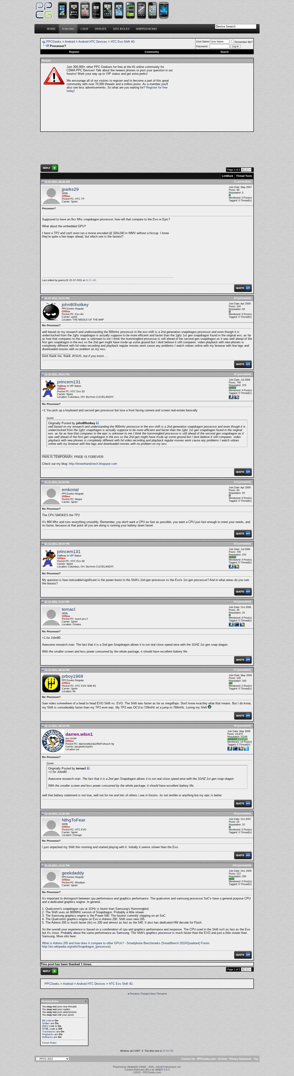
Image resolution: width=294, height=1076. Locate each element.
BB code (46, 1020)
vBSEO (159, 1069)
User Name (202, 41)
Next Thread (157, 993)
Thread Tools (244, 175)
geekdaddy (73, 873)
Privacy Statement (240, 1058)
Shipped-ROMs (146, 28)
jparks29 (70, 189)
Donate (101, 28)
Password (201, 46)
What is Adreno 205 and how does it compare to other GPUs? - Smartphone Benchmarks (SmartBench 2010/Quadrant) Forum (125, 943)
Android (70, 41)
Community (152, 51)
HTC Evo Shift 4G (123, 41)
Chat (84, 28)
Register (74, 51)
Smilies (46, 1023)
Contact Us (188, 1058)
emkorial (70, 489)
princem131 (69, 381)
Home (51, 28)
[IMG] (45, 1026)
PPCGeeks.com (206, 1058)
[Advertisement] (212, 97)
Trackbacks (49, 1031)
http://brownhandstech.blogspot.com (93, 463)
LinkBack (227, 175)
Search (224, 51)
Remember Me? (244, 42)
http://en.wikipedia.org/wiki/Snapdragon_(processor (76, 946)
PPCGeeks (53, 41)
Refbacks (47, 1037)
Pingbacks (48, 1034)
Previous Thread (139, 993)
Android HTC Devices (92, 41)
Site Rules (121, 28)
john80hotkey (75, 304)
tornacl (68, 609)
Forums (68, 28)
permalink (244, 181)
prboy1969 (72, 676)
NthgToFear (73, 820)
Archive (222, 1058)
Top (256, 1058)
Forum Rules (49, 1042)
